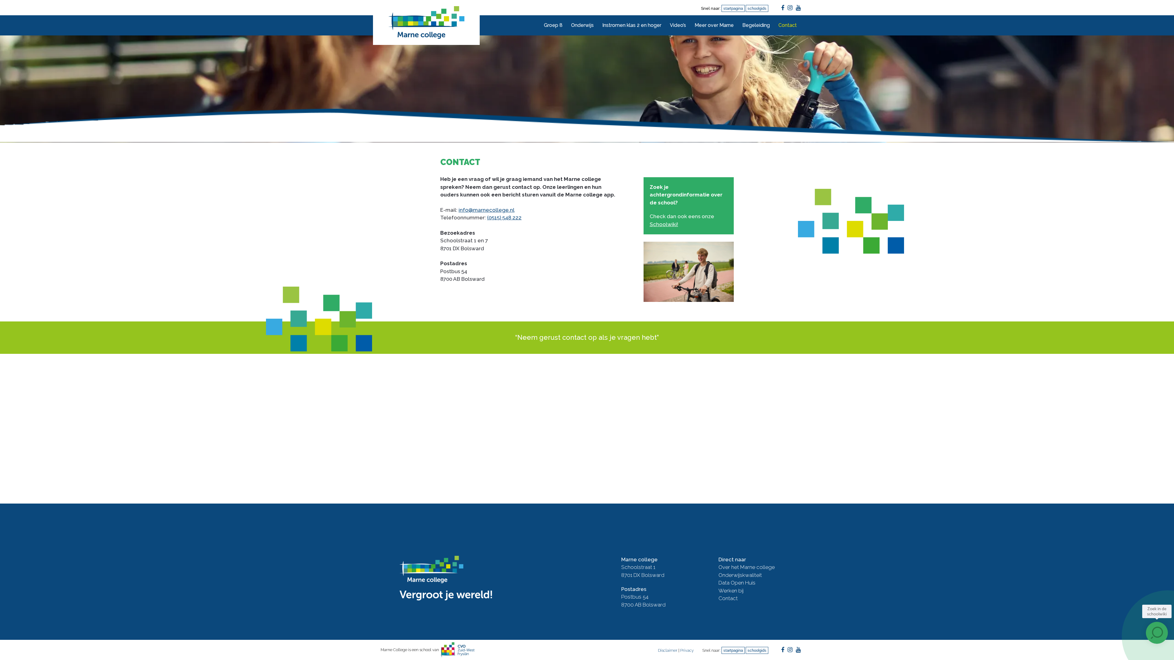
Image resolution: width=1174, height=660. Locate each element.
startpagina (733, 8)
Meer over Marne (714, 25)
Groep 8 (553, 25)
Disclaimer (667, 650)
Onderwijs (582, 25)
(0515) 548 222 (504, 218)
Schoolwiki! (664, 224)
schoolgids (757, 8)
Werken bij (731, 591)
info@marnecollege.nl (487, 210)
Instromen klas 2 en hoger (631, 25)
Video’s (678, 25)
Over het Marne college (746, 567)
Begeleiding (756, 25)
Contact (787, 25)
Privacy (687, 650)
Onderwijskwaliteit (740, 575)
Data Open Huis (736, 583)
